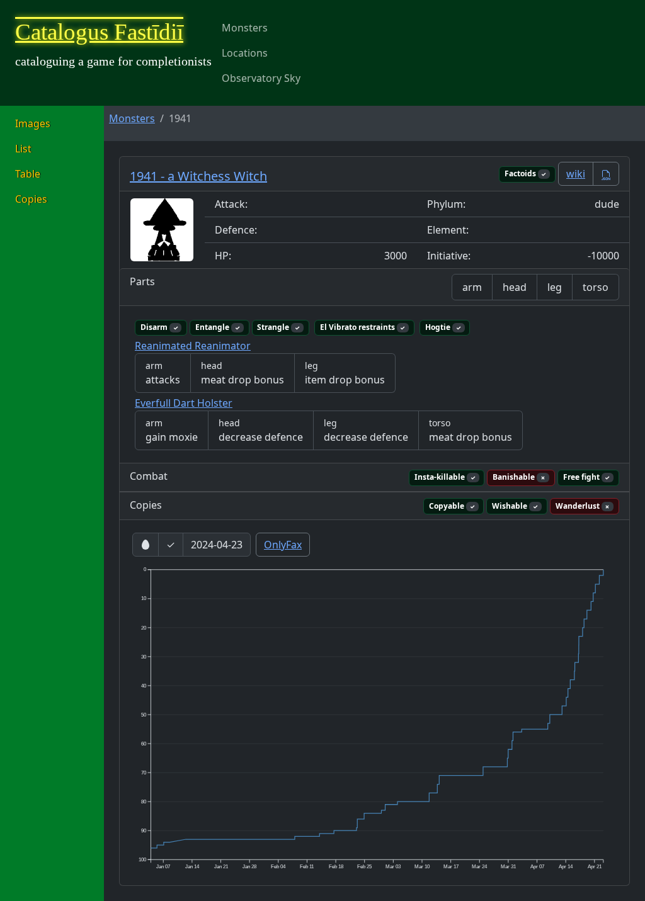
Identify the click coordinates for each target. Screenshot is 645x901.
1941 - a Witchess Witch (198, 175)
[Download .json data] (606, 174)
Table (27, 174)
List (23, 149)
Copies (31, 199)
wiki (575, 174)
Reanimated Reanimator (193, 346)
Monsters (245, 28)
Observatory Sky (261, 78)
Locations (245, 53)
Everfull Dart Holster (183, 403)
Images (32, 123)
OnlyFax (283, 545)
